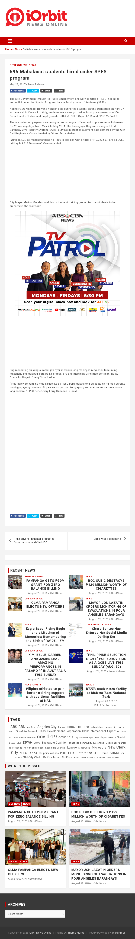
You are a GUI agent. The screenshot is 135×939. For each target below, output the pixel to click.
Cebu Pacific (111, 727)
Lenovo (72, 747)
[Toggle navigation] (10, 41)
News (32, 65)
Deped (12, 743)
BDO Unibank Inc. (93, 727)
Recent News (22, 570)
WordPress (119, 932)
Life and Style (34, 598)
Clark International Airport (99, 731)
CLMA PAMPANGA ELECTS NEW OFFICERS (45, 605)
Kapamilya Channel (55, 748)
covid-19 (47, 737)
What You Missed (24, 766)
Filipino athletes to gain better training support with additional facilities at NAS (45, 695)
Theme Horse (76, 932)
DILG (19, 743)
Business (30, 576)
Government (19, 65)
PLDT (63, 753)
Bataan (62, 727)
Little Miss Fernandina (107, 538)
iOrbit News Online (40, 932)
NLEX (23, 753)
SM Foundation (70, 757)
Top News (100, 758)
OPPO (33, 753)
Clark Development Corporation (60, 731)
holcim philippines (34, 748)
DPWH (27, 742)
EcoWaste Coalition (54, 742)
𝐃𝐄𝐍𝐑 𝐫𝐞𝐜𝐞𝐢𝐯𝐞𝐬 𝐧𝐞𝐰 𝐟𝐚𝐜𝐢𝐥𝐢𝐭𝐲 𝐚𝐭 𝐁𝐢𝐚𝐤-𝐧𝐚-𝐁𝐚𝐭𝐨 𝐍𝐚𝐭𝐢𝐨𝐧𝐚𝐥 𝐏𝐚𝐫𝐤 (106, 693)
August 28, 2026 (98, 619)
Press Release (36, 84)
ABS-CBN (17, 727)
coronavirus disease (25, 737)
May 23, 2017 (17, 84)
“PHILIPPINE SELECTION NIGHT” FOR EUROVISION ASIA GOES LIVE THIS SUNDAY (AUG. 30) (106, 661)
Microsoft (99, 747)
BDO (79, 727)
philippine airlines (49, 753)
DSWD (37, 743)
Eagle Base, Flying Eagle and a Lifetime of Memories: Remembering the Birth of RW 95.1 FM (45, 635)
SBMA (114, 753)
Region (89, 685)
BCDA (71, 727)
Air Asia (31, 727)
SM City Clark (32, 757)
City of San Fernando (27, 731)
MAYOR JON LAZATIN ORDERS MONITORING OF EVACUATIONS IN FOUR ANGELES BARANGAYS (106, 609)
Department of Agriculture (87, 738)
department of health (113, 737)
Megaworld (84, 748)
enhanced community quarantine (86, 743)
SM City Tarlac (51, 757)
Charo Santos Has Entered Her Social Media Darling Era (106, 633)
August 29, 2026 (38, 593)
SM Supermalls (88, 758)
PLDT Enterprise (80, 753)
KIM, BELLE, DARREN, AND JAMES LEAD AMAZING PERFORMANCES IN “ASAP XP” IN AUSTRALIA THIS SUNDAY (45, 665)
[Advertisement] (67, 172)
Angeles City (47, 727)
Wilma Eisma (113, 758)
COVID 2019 (66, 737)
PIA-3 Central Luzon (106, 705)
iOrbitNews (56, 593)
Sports (36, 685)
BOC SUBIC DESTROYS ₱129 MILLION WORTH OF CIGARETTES (106, 585)
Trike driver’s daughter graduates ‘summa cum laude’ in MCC (34, 540)
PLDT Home (101, 753)
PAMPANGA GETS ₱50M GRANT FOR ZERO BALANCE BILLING (45, 585)
